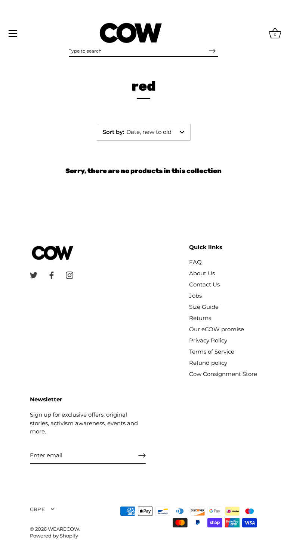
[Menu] (13, 33)
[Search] (212, 51)
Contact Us (204, 284)
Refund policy (208, 362)
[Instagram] (69, 274)
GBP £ (37, 509)
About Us (202, 273)
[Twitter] (33, 274)
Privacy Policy (208, 340)
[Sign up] (142, 455)
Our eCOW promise (216, 329)
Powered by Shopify (54, 536)
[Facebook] (51, 274)
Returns (200, 318)
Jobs (195, 295)
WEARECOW (63, 529)
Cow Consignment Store (223, 373)
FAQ (195, 262)
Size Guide (204, 306)
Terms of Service (211, 351)
